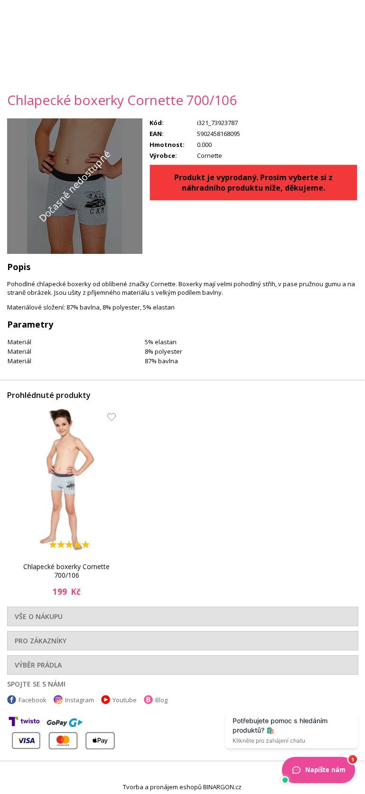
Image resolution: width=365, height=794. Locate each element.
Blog (161, 700)
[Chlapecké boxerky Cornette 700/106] (66, 479)
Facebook (33, 700)
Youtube (124, 700)
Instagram (79, 700)
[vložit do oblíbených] (109, 419)
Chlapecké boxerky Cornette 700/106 (66, 571)
